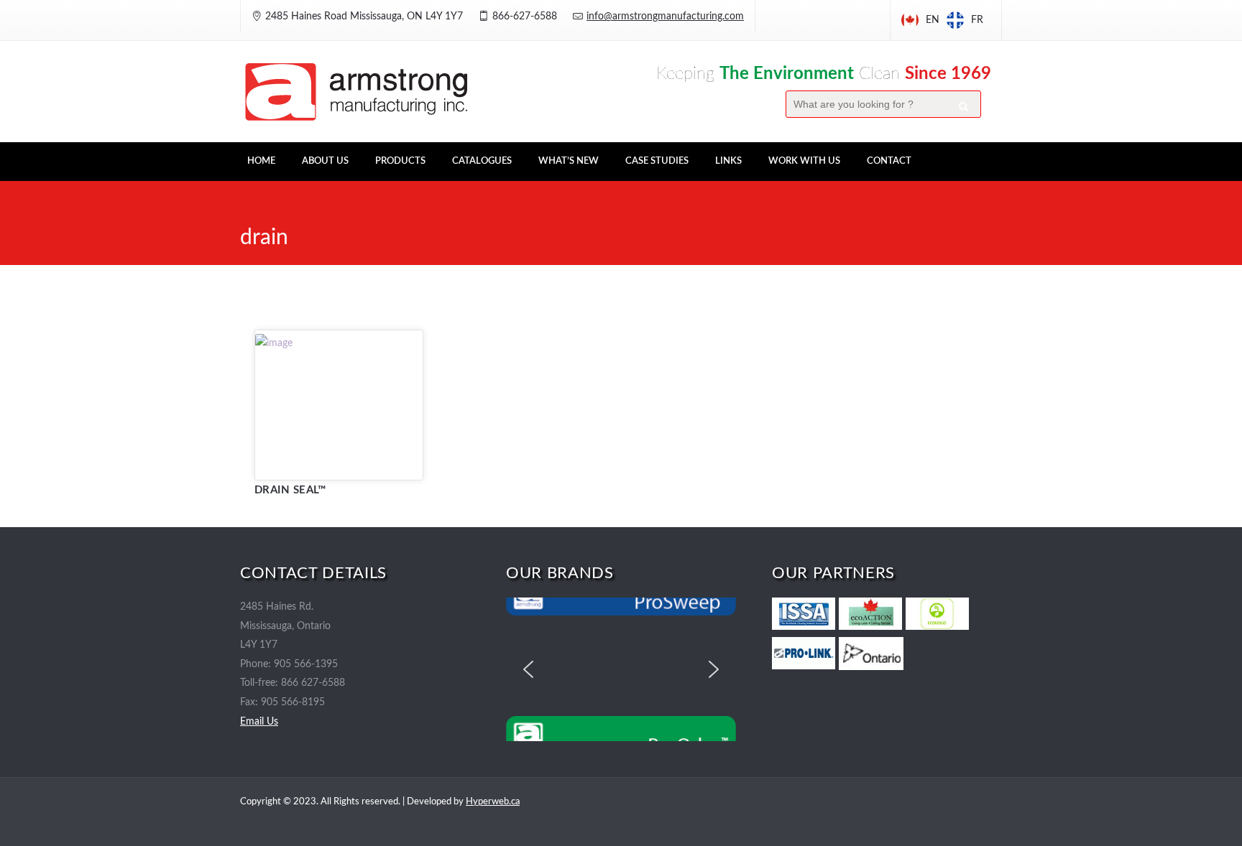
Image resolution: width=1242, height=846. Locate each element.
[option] (964, 20)
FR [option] (977, 20)
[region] (621, 669)
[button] (528, 669)
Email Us (259, 722)
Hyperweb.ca (493, 802)
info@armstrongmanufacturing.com (665, 16)
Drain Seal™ (290, 490)
